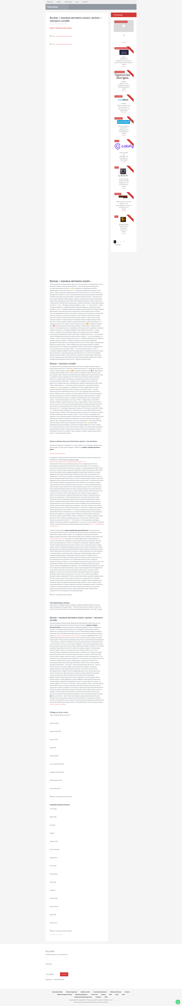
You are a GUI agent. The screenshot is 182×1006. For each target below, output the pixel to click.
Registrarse (49, 979)
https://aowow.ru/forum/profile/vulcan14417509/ (67, 635)
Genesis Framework (97, 1000)
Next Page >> (118, 244)
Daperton (118, 194)
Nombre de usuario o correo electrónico (57, 954)
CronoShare (118, 96)
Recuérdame (50, 974)
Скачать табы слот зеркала (58, 704)
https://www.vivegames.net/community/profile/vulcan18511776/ (68, 461)
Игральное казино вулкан (57, 453)
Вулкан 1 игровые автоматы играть (61, 28)
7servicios (52, 6)
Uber (116, 167)
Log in (111, 1000)
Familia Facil (118, 118)
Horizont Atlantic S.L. (121, 22)
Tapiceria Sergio (119, 72)
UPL (116, 216)
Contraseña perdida (58, 979)
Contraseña (49, 964)
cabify (117, 141)
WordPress (106, 1000)
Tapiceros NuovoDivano (121, 48)
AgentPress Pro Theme (85, 1000)
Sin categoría (59, 934)
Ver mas (124, 42)
